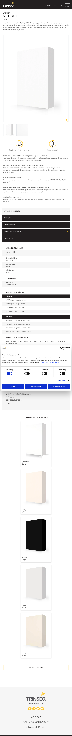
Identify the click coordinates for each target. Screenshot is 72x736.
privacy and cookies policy (49, 362)
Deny (13, 386)
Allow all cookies (59, 386)
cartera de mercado (36, 721)
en (9, 404)
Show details (62, 380)
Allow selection (36, 386)
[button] (61, 5)
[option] (36, 78)
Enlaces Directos (36, 727)
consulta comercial (36, 667)
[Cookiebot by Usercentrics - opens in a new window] (61, 348)
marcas (36, 716)
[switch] (27, 373)
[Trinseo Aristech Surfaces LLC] (8, 4)
